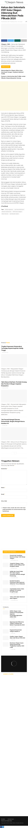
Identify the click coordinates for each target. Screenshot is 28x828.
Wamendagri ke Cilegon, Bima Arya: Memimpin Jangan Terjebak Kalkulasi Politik (12, 72)
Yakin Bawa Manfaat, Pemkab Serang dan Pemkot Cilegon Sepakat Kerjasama (14, 384)
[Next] (15, 453)
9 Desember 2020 (14, 577)
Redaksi (3, 819)
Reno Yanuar (5, 213)
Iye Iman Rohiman (19, 209)
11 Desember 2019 (5, 21)
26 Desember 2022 (14, 560)
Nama (3, 487)
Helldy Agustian (9, 209)
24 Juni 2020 (13, 585)
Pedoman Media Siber (6, 820)
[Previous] (13, 453)
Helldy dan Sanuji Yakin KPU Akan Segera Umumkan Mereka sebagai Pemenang (17, 574)
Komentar (4, 468)
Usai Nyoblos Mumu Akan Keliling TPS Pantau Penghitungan (17, 590)
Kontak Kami (11, 819)
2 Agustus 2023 (5, 387)
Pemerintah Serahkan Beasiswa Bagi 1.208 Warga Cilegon (17, 557)
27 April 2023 (4, 425)
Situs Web (4, 501)
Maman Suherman (6, 211)
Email (3, 494)
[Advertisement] (14, 96)
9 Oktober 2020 (13, 568)
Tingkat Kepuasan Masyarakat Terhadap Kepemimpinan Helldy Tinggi (12, 348)
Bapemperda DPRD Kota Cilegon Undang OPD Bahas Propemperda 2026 (17, 623)
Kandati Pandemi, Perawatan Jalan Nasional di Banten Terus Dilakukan (17, 582)
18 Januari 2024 (5, 352)
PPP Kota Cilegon (17, 211)
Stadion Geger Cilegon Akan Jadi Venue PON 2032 (17, 637)
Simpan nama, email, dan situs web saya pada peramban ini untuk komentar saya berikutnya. (14, 509)
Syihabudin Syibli (14, 213)
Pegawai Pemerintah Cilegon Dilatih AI (16, 630)
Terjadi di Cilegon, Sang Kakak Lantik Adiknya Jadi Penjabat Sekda (17, 565)
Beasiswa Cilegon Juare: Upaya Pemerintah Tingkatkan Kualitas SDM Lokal (17, 645)
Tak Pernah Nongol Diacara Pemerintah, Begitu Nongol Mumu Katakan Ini (13, 421)
